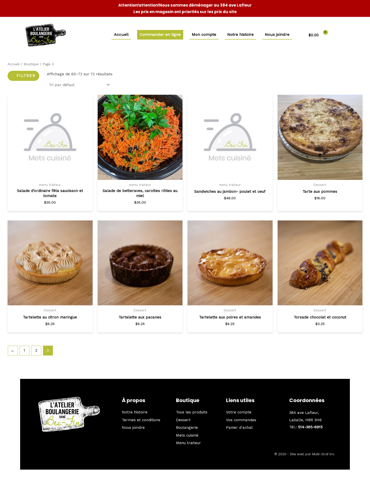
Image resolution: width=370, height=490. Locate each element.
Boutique (31, 64)
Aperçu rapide (50, 178)
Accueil (14, 64)
